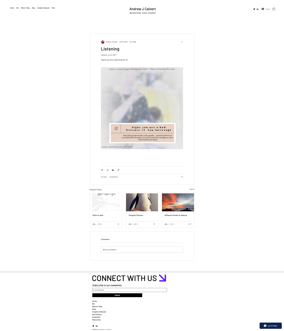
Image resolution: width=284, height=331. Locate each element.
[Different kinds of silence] (178, 202)
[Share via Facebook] (102, 170)
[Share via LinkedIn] (113, 170)
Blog (94, 309)
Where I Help (97, 306)
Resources (96, 320)
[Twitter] (254, 9)
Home (94, 301)
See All (192, 189)
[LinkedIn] (257, 9)
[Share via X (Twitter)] (107, 170)
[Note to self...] (106, 202)
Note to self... (99, 215)
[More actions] (181, 41)
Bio (93, 304)
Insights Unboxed (97, 312)
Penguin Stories (136, 215)
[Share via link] (118, 170)
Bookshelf (96, 317)
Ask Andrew (97, 314)
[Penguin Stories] (142, 202)
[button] (273, 9)
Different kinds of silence (176, 215)
